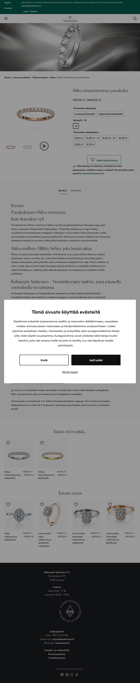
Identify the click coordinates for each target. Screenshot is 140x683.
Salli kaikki (96, 360)
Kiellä (44, 360)
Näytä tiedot (70, 372)
